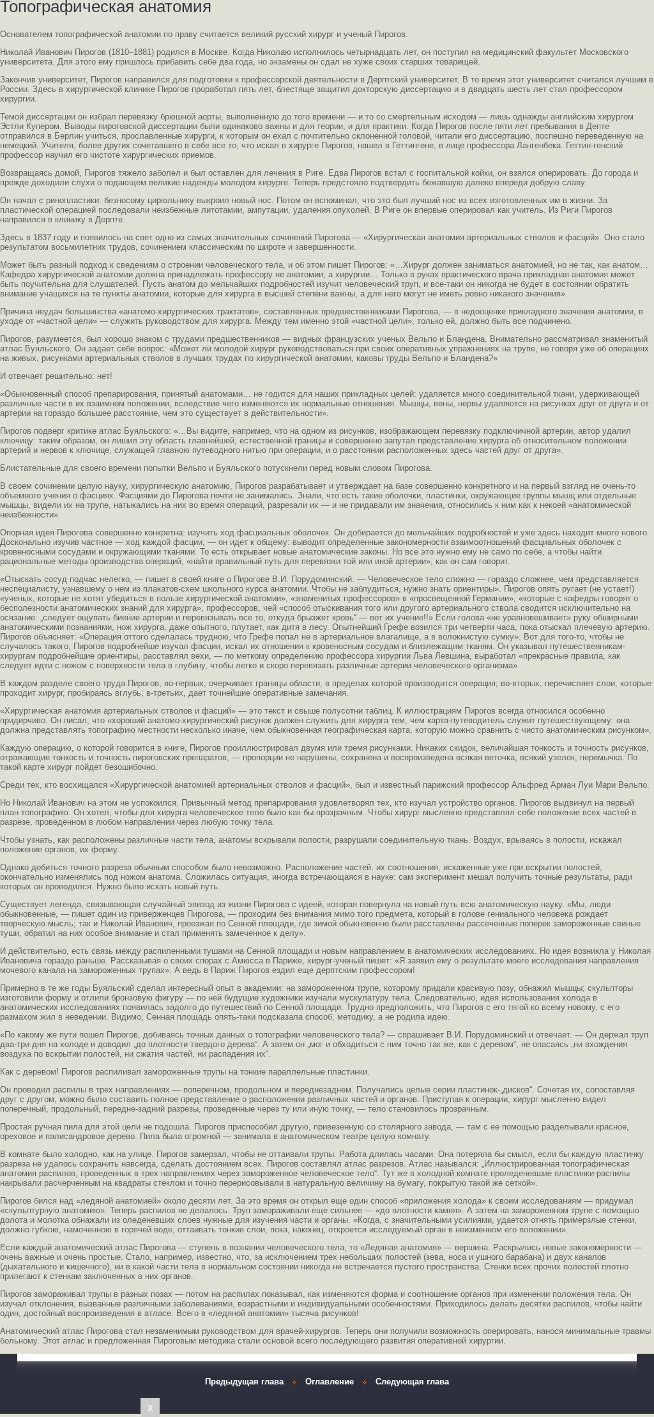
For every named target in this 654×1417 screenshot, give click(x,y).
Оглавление (329, 1381)
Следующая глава (412, 1381)
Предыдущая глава (244, 1381)
